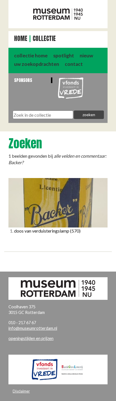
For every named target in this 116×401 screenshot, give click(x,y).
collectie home (31, 55)
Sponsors (23, 80)
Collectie (44, 38)
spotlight (63, 55)
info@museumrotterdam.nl (32, 328)
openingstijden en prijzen (30, 338)
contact (74, 64)
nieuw (86, 55)
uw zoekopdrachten (36, 64)
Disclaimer (21, 391)
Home (20, 38)
